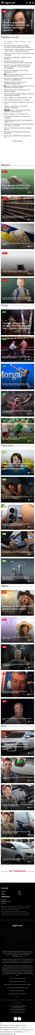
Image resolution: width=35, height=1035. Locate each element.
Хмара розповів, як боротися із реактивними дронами (15, 82)
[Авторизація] (33, 3)
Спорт (3, 893)
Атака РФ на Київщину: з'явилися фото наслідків (18, 58)
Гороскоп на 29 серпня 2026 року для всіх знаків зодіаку (15, 637)
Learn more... (26, 1032)
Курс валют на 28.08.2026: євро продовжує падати (16, 243)
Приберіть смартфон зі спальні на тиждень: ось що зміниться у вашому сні (17, 497)
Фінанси (3, 894)
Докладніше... (23, 1027)
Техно (19, 893)
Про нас (3, 903)
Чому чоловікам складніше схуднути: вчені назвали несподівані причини (16, 466)
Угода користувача (17, 1003)
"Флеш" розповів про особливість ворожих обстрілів (16, 107)
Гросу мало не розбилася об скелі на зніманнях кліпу (17, 719)
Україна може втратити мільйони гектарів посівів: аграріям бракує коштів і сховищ (15, 271)
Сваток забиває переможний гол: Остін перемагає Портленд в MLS (19, 86)
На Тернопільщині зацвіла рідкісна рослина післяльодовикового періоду (17, 46)
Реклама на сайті (6, 901)
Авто (19, 891)
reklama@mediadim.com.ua (17, 1011)
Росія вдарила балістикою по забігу (17, 100)
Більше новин (17, 141)
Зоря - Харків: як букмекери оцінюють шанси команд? (17, 110)
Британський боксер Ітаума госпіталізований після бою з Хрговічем (18, 62)
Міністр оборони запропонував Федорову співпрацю (19, 54)
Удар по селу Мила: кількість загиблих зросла (18, 128)
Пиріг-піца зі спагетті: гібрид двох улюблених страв (17, 28)
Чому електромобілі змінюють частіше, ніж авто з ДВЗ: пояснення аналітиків (17, 805)
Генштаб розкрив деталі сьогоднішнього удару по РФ (18, 121)
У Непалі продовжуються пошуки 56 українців (17, 117)
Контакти (4, 899)
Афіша (19, 894)
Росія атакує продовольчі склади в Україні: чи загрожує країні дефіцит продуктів (16, 216)
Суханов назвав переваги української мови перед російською (15, 664)
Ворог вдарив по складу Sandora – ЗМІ (18, 97)
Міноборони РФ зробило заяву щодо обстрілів (17, 132)
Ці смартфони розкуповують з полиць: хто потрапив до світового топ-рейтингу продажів (16, 551)
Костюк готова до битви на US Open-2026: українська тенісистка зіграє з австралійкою (17, 66)
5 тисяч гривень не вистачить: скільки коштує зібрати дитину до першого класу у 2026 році (16, 298)
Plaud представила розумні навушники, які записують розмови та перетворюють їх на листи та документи (15, 578)
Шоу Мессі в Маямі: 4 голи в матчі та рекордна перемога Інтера (18, 75)
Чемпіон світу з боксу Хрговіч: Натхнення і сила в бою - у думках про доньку (19, 50)
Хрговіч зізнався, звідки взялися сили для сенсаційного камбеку (19, 94)
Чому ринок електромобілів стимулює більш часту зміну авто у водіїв (16, 832)
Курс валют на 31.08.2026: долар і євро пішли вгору (16, 186)
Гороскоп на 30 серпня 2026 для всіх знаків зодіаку (17, 607)
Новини (3, 891)
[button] (12, 32)
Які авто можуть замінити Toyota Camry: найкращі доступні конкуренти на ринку (15, 745)
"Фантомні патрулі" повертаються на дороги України (17, 90)
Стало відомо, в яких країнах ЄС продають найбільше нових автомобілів (15, 859)
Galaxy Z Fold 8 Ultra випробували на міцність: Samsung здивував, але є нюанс (16, 524)
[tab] (8, 42)
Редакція (17, 996)
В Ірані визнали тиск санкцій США (16, 114)
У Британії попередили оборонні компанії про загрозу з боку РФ (19, 124)
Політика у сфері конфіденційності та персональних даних (17, 1000)
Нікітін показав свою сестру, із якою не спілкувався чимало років (14, 692)
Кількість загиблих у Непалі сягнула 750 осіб (18, 103)
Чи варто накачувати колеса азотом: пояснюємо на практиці (17, 777)
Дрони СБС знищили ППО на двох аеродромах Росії (16, 71)
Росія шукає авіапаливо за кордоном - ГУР (18, 136)
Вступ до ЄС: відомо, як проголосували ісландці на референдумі (18, 79)
